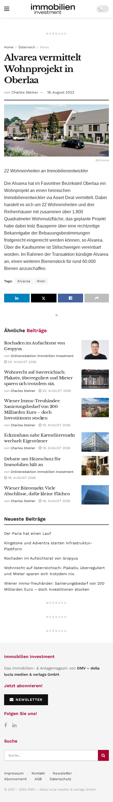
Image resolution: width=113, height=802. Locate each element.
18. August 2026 (21, 478)
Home (8, 47)
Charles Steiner (25, 92)
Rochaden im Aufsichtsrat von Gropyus (41, 558)
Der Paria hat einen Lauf (27, 533)
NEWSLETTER (28, 700)
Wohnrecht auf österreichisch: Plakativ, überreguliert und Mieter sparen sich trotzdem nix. (38, 378)
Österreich (26, 47)
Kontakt (38, 773)
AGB (38, 779)
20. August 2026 (21, 362)
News (44, 47)
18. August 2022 (60, 92)
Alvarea (23, 281)
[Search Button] (103, 755)
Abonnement (15, 779)
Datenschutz (60, 779)
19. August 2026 (55, 425)
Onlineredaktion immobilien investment (42, 356)
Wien (41, 281)
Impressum (14, 773)
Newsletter (62, 773)
